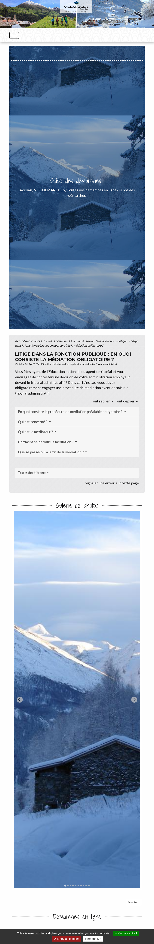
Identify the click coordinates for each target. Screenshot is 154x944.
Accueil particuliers (27, 341)
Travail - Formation (55, 341)
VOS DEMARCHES (49, 190)
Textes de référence (32, 473)
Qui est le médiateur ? (36, 432)
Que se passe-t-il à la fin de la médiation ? (51, 452)
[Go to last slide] (20, 700)
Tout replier (102, 401)
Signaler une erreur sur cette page (112, 483)
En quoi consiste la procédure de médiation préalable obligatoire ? (70, 411)
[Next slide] (134, 700)
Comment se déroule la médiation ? (46, 442)
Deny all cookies (68, 938)
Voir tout (134, 902)
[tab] (65, 885)
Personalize (93, 938)
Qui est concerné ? (33, 422)
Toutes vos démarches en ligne (91, 190)
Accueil (25, 190)
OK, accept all (127, 933)
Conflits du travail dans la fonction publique (99, 341)
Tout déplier (127, 401)
